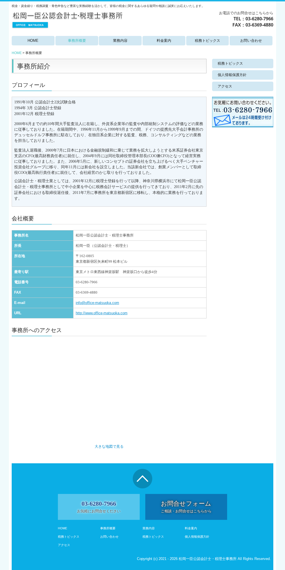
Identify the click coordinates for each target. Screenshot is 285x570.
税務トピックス (207, 40)
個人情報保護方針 (232, 75)
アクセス (225, 86)
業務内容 (120, 40)
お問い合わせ (251, 40)
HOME (33, 40)
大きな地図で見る (109, 446)
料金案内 (164, 40)
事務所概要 (77, 40)
